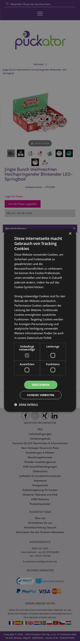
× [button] (70, 233)
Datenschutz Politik (39, 338)
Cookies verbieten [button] (40, 395)
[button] (26, 404)
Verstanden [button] (41, 385)
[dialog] (40, 320)
